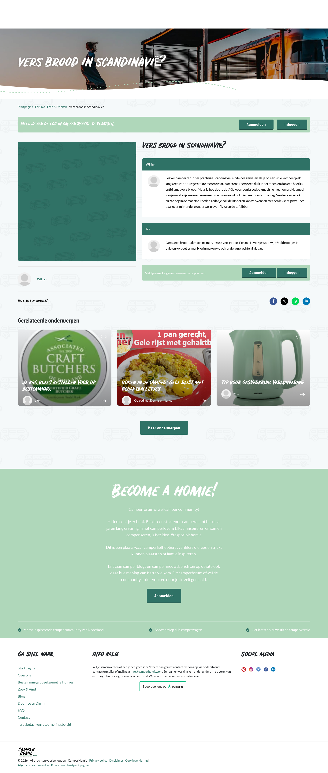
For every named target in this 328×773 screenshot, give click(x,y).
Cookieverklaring (136, 760)
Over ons (24, 675)
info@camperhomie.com (146, 671)
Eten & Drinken (57, 107)
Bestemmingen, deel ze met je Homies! (46, 682)
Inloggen (292, 124)
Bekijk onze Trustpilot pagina (70, 765)
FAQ (21, 710)
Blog (21, 696)
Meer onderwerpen (164, 428)
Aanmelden (256, 124)
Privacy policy (98, 760)
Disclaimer (116, 760)
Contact (24, 717)
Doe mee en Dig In (31, 703)
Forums (40, 107)
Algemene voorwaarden (33, 765)
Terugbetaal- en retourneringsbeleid (44, 724)
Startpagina (25, 107)
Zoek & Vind (27, 689)
